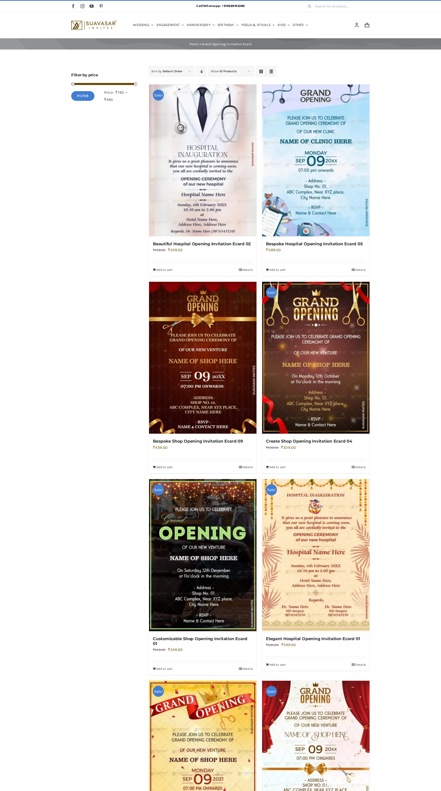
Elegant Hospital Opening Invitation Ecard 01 (313, 638)
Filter (83, 96)
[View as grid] (261, 71)
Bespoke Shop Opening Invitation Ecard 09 (198, 441)
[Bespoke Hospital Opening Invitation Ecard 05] (316, 160)
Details (247, 270)
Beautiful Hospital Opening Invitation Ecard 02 (202, 243)
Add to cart (164, 270)
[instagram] (82, 6)
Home (194, 44)
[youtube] (92, 6)
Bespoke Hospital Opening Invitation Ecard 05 (314, 243)
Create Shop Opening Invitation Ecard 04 (309, 441)
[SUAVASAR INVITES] (94, 22)
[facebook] (73, 6)
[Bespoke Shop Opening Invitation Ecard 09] (202, 358)
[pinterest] (101, 6)
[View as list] (271, 71)
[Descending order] (201, 71)
